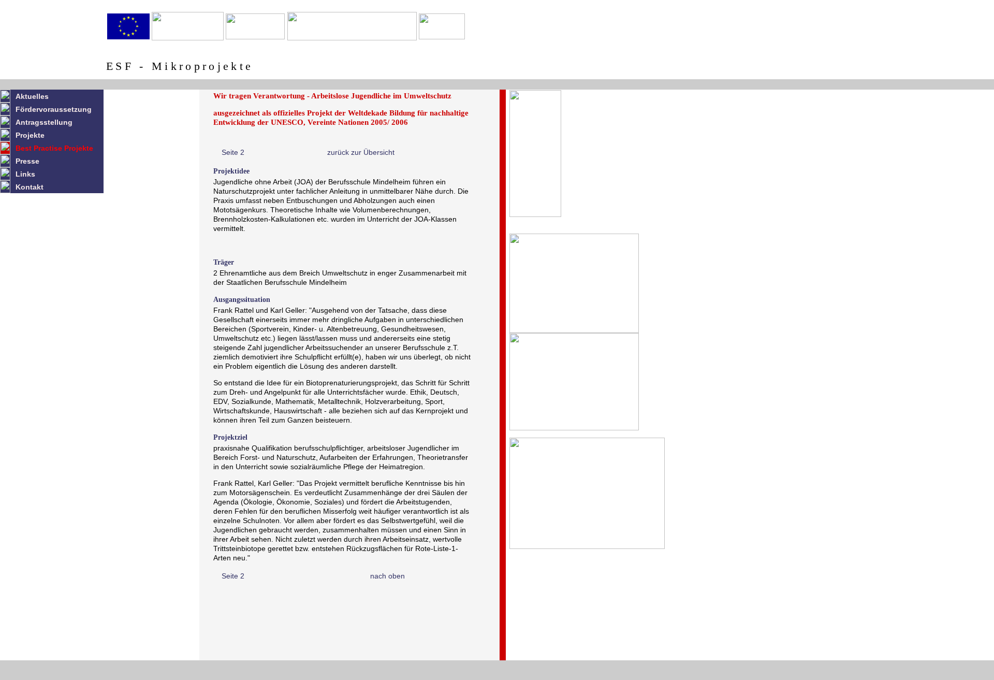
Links (25, 174)
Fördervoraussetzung (54, 109)
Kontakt (29, 187)
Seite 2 (233, 152)
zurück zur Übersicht (360, 152)
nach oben (387, 576)
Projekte (30, 135)
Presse (27, 161)
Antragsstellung (44, 122)
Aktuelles (32, 96)
